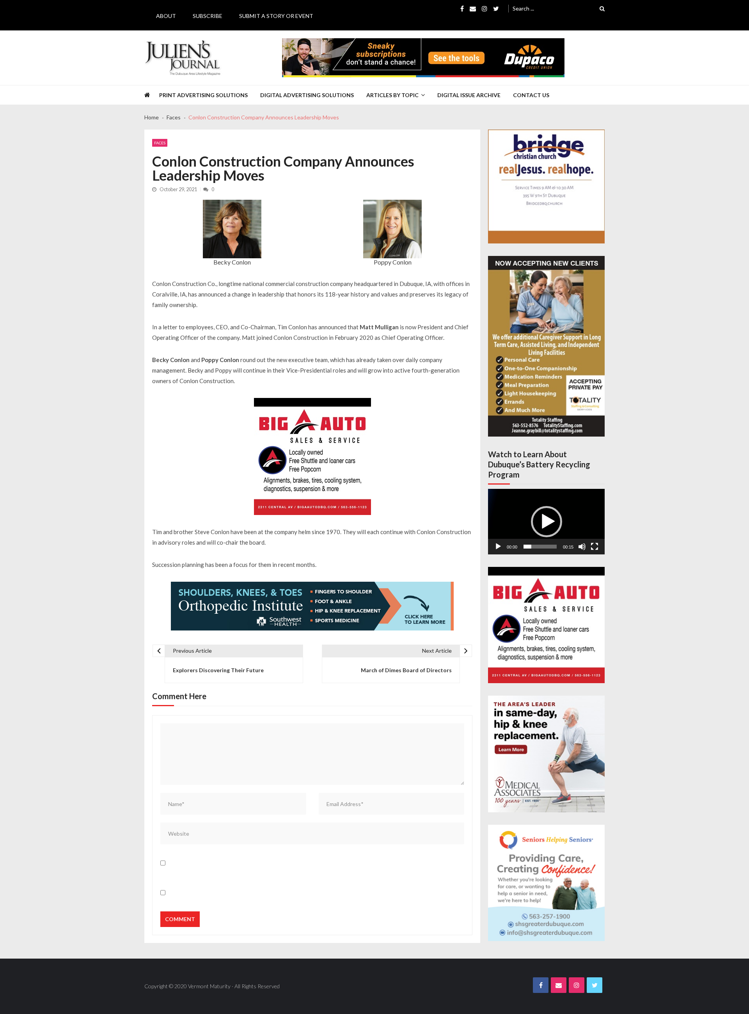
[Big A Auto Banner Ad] (312, 456)
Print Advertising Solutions (203, 95)
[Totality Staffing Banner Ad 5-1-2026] (546, 346)
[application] (546, 521)
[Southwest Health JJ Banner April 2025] (312, 606)
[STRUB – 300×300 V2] (546, 883)
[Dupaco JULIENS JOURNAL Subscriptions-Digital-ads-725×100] (423, 57)
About (166, 15)
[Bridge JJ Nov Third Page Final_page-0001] (546, 186)
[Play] (498, 547)
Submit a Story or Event (276, 15)
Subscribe (207, 15)
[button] (546, 521)
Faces (159, 142)
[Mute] (582, 547)
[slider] (540, 547)
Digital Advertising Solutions (307, 95)
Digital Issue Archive (469, 95)
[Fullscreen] (594, 547)
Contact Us (531, 95)
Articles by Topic (392, 95)
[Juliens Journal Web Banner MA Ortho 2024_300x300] (546, 754)
